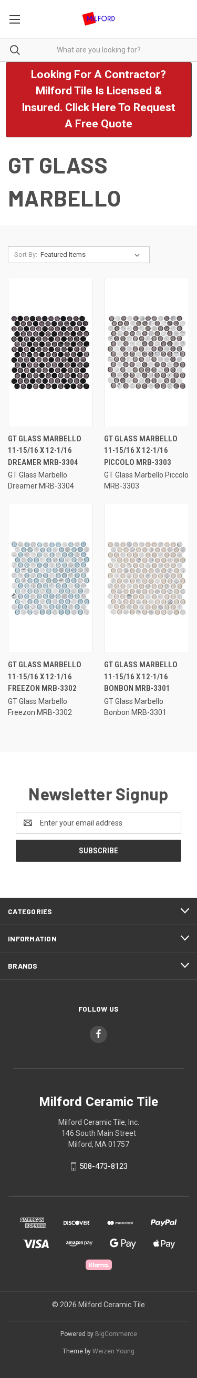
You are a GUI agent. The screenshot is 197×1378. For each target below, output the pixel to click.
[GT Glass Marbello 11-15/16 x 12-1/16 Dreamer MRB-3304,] (50, 352)
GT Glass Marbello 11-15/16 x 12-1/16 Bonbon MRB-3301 (141, 676)
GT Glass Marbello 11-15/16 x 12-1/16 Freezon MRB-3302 (44, 676)
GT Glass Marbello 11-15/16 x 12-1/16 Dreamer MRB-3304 (44, 450)
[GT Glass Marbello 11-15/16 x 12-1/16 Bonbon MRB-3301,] (146, 578)
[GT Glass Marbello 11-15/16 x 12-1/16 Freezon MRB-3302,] (50, 578)
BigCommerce (116, 1334)
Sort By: (25, 254)
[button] (99, 99)
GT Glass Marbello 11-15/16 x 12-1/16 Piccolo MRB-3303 (141, 450)
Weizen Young (113, 1351)
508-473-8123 (103, 1166)
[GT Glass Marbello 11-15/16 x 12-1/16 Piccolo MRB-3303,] (146, 352)
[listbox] (92, 255)
